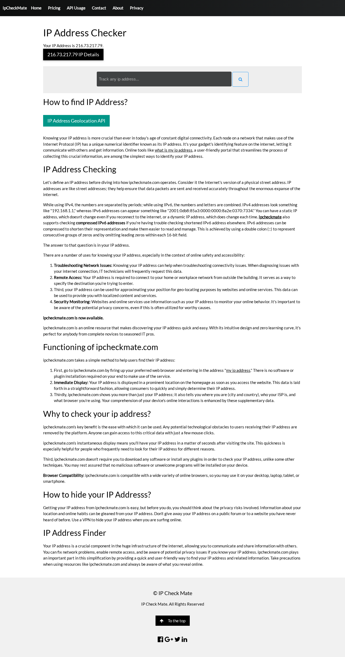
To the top (176, 620)
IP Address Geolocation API (76, 121)
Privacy (136, 7)
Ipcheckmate (270, 216)
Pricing (54, 7)
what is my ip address (173, 150)
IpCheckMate (15, 7)
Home (36, 7)
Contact (99, 7)
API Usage (76, 7)
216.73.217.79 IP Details (73, 54)
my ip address (238, 370)
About (118, 7)
